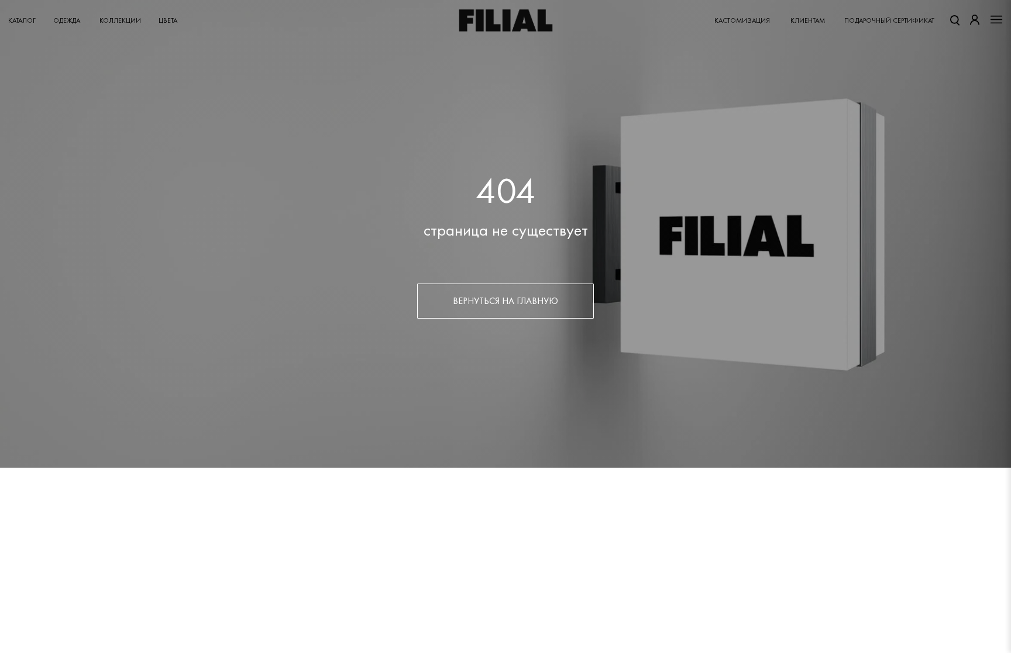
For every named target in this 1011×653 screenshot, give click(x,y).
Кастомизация (742, 20)
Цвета (168, 20)
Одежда (66, 20)
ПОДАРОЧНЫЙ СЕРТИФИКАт (889, 20)
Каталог (22, 20)
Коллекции (120, 20)
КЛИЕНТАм (807, 20)
